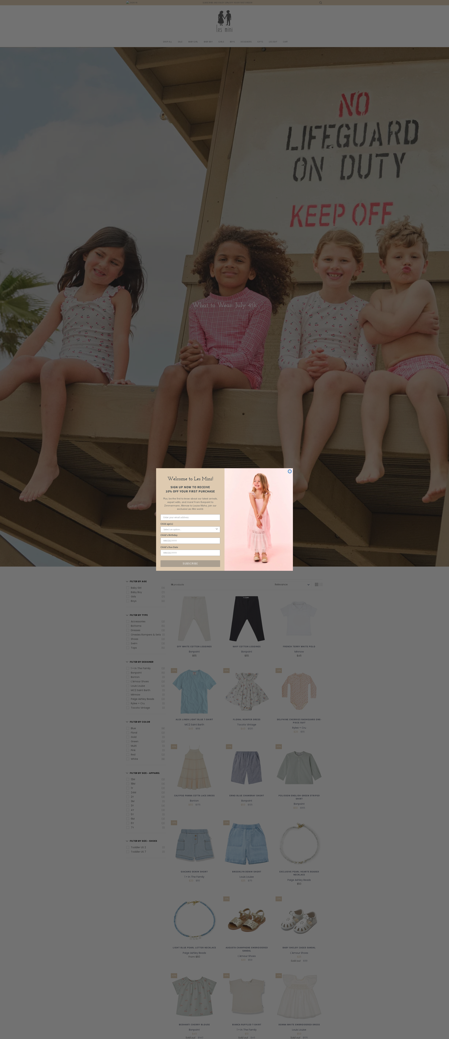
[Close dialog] (289, 471)
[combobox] (189, 529)
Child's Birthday (168, 535)
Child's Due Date (169, 547)
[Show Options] (217, 529)
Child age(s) (166, 523)
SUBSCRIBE (190, 563)
